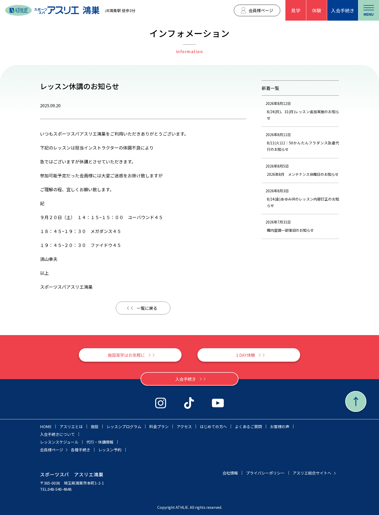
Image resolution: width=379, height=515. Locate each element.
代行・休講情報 (99, 442)
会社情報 (230, 473)
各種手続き (80, 449)
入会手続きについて (57, 434)
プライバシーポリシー (265, 473)
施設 (94, 426)
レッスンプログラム (123, 426)
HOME (46, 426)
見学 (295, 10)
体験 (316, 10)
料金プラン (159, 426)
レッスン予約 (109, 449)
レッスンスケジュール (59, 442)
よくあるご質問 (248, 426)
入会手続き (342, 10)
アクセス (184, 426)
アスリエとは (71, 426)
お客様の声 (279, 426)
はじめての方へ (213, 426)
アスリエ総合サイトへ (312, 473)
